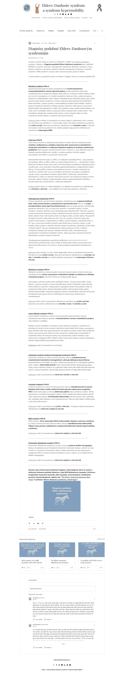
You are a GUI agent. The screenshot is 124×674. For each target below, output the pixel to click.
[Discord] (63, 14)
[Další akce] (94, 43)
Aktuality (60, 31)
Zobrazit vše (101, 539)
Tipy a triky (72, 31)
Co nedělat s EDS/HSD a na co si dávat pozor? (91, 561)
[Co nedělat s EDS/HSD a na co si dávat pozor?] (91, 549)
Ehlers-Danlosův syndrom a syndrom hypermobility (63, 8)
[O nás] (55, 14)
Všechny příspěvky (26, 31)
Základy (51, 31)
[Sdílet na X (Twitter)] (34, 523)
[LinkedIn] (66, 14)
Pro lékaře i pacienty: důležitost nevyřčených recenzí (59, 561)
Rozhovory (41, 31)
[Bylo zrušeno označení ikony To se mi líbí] (34, 619)
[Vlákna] (71, 14)
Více (94, 31)
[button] (52, 17)
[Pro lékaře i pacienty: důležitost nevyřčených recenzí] (62, 549)
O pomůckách (84, 31)
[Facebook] (57, 14)
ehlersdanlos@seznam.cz (62, 660)
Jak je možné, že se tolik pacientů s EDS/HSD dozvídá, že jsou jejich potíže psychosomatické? (32, 561)
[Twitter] (68, 14)
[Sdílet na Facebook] (29, 523)
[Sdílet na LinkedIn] (38, 523)
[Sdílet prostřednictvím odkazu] (42, 523)
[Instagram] (60, 14)
